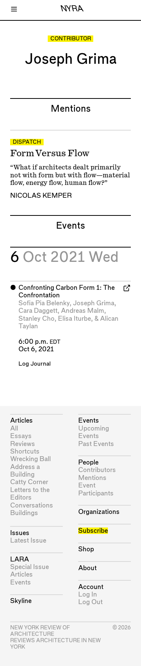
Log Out (90, 602)
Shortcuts (24, 451)
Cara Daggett (38, 311)
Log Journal (34, 364)
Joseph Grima (93, 303)
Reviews (22, 444)
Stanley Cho (36, 318)
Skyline (21, 601)
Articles (21, 420)
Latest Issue (28, 540)
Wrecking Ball (30, 459)
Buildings (24, 513)
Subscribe (93, 531)
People (88, 462)
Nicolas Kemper (41, 195)
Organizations (99, 512)
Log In (87, 594)
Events (20, 582)
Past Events (96, 444)
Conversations (31, 505)
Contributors (97, 470)
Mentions (92, 478)
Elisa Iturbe (74, 318)
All (14, 428)
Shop (86, 549)
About (87, 568)
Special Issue (29, 567)
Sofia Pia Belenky (44, 303)
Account (90, 587)
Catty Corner (29, 482)
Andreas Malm (82, 311)
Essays (21, 436)
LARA (19, 559)
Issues (19, 533)
